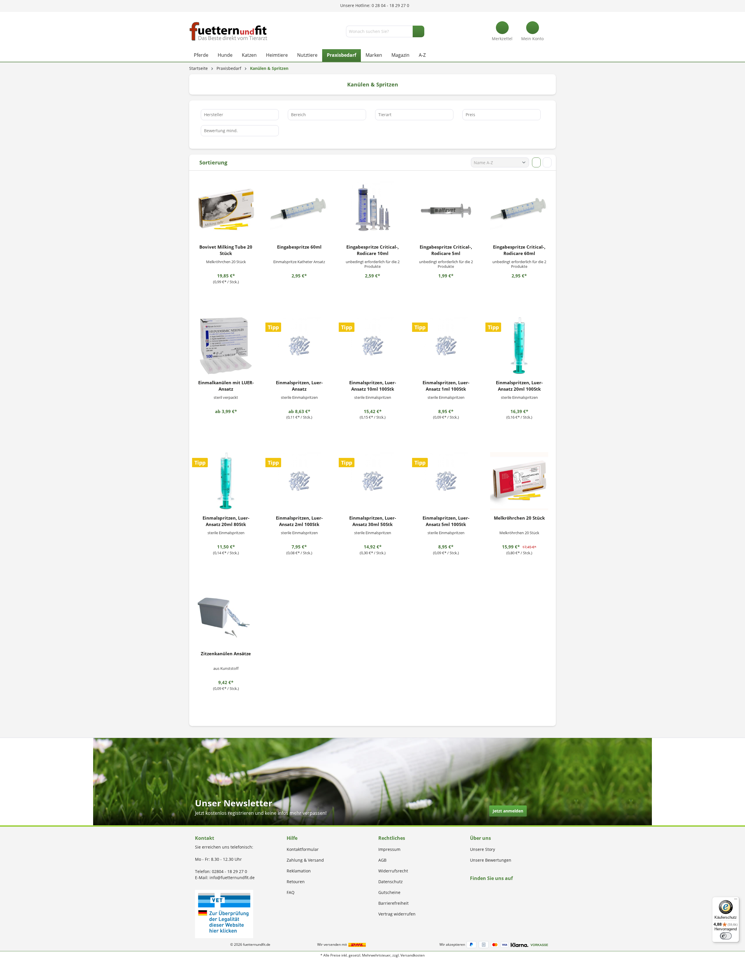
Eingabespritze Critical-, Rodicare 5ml (446, 250)
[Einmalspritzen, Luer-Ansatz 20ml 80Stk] (225, 481)
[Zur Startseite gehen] (228, 31)
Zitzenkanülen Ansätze (226, 653)
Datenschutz (390, 881)
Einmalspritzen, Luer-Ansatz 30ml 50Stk (372, 521)
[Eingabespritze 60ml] (299, 210)
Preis (470, 114)
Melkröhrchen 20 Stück (519, 518)
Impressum (389, 849)
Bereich (298, 114)
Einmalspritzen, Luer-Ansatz (299, 386)
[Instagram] (478, 889)
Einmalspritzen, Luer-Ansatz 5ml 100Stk (446, 521)
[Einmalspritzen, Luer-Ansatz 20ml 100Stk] (519, 346)
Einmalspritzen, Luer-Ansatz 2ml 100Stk (299, 521)
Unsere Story (482, 849)
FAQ (291, 892)
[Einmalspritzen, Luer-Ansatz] (299, 346)
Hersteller (213, 114)
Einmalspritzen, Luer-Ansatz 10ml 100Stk (372, 386)
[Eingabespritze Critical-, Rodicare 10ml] (372, 210)
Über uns (480, 838)
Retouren (296, 881)
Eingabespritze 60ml (299, 247)
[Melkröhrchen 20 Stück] (519, 481)
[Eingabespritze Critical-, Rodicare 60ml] (519, 210)
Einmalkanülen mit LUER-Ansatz (226, 386)
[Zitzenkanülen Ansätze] (225, 617)
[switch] (726, 935)
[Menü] (735, 900)
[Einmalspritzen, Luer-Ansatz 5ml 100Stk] (445, 481)
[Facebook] (472, 889)
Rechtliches (391, 838)
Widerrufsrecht (393, 871)
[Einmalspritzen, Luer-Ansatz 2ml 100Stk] (299, 481)
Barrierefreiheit (393, 903)
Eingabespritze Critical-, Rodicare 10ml (372, 250)
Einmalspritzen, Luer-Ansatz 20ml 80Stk (226, 521)
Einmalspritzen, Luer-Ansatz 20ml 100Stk (519, 386)
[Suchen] (418, 31)
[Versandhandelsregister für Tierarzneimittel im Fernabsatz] (224, 913)
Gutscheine (389, 892)
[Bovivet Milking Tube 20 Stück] (225, 210)
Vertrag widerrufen (397, 914)
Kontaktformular (303, 849)
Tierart (384, 114)
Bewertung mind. (221, 130)
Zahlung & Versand (305, 860)
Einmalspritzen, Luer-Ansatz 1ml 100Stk (446, 386)
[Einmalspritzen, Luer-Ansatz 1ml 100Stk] (445, 346)
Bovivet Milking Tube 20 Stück (225, 250)
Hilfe (292, 838)
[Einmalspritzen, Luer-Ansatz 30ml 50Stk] (372, 481)
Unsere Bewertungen (490, 860)
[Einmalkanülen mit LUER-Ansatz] (225, 346)
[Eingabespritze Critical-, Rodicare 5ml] (445, 210)
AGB (382, 860)
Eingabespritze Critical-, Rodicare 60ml (519, 250)
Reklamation (299, 871)
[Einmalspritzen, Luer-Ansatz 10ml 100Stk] (372, 346)
